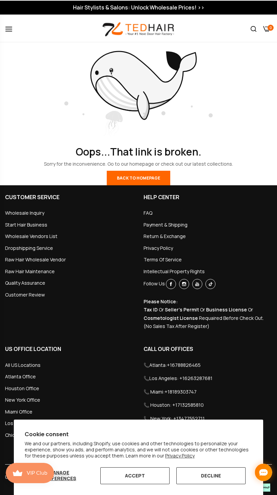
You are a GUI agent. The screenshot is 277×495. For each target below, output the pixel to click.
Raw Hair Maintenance (30, 271)
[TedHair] (138, 29)
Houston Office (22, 388)
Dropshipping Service (29, 248)
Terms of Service (163, 259)
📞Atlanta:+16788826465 (172, 365)
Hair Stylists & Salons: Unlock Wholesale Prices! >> (138, 7)
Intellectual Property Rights (174, 271)
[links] (172, 284)
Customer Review (25, 294)
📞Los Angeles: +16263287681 (178, 378)
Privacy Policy (180, 455)
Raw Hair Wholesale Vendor (35, 259)
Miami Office (18, 411)
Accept (135, 475)
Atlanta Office (20, 376)
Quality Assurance (25, 283)
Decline (211, 475)
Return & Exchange (165, 236)
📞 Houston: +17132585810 (174, 405)
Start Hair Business (26, 224)
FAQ (148, 213)
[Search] (253, 29)
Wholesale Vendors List (31, 236)
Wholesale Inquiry (24, 213)
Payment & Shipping (165, 224)
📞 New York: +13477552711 (174, 418)
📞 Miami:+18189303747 (170, 391)
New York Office (22, 400)
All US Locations (23, 365)
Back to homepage (138, 178)
